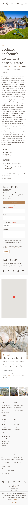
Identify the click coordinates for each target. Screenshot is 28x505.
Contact (3, 446)
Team (15, 402)
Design (3, 424)
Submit (6, 251)
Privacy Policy (9, 247)
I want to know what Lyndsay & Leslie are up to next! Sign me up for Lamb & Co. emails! (13, 242)
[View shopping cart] (21, 4)
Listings (3, 419)
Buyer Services (5, 407)
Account (16, 422)
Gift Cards (17, 429)
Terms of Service (17, 247)
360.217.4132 (5, 473)
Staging (3, 415)
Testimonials (17, 407)
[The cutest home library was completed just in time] (14, 391)
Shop (15, 419)
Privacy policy (16, 499)
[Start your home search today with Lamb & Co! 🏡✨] (4, 391)
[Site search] (18, 4)
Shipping (16, 424)
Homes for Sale (5, 405)
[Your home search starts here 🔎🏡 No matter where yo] (23, 391)
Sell (2, 410)
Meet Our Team (18, 405)
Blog (2, 432)
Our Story (4, 427)
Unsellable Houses (6, 429)
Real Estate (14, 203)
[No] (26, 498)
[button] (1, 25)
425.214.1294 (5, 462)
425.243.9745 (17, 462)
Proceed (14, 502)
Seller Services (5, 413)
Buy (2, 402)
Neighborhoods (18, 410)
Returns (16, 427)
